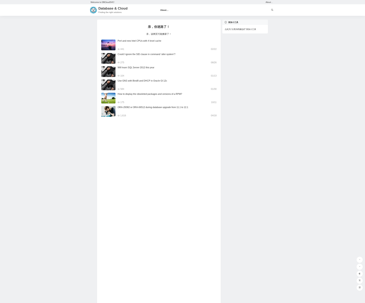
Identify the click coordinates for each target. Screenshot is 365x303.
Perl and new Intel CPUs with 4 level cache (139, 41)
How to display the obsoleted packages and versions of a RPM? (150, 94)
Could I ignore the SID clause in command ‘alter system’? (146, 54)
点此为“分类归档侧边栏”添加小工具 (240, 29)
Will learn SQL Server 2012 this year (136, 67)
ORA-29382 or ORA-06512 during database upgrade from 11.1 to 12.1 (153, 107)
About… (269, 2)
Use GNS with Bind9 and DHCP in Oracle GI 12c (142, 81)
